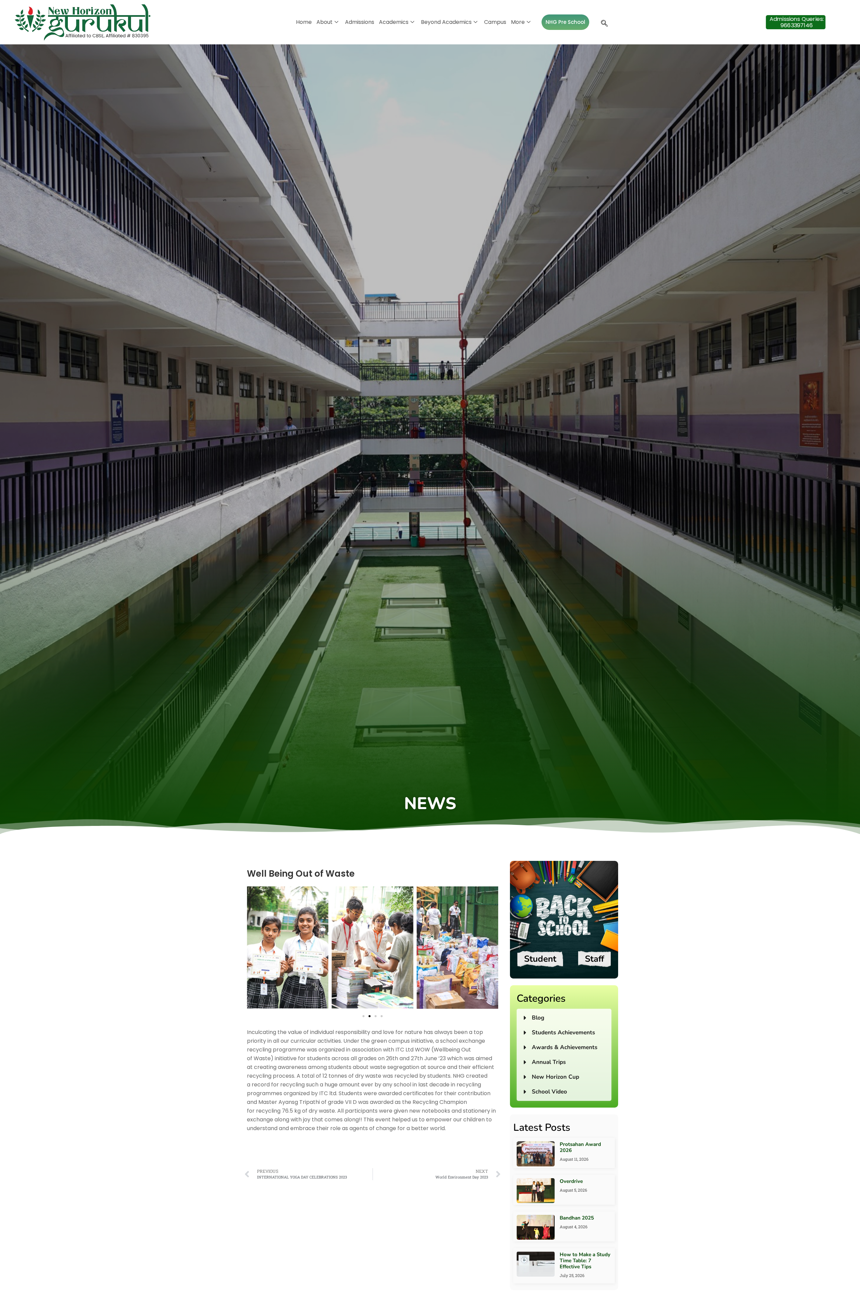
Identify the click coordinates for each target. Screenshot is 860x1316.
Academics (393, 22)
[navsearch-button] (603, 22)
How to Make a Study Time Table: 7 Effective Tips (585, 1260)
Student (540, 959)
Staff (594, 959)
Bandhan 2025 (577, 1217)
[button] (255, 949)
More (518, 22)
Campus (495, 22)
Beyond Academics (446, 22)
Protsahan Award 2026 (580, 1147)
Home (304, 22)
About (324, 22)
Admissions (359, 22)
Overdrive (571, 1181)
